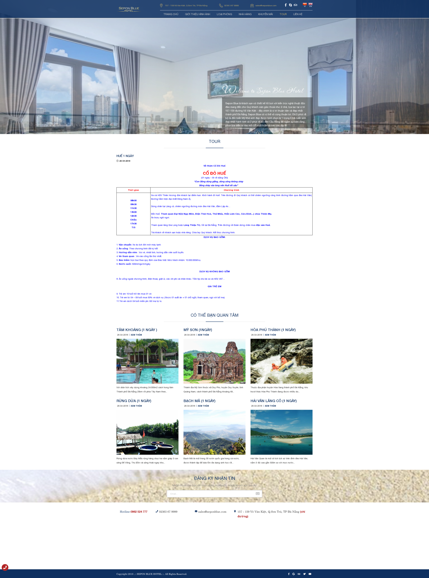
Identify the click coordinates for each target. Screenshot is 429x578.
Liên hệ (297, 14)
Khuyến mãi (265, 14)
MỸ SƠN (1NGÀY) (197, 330)
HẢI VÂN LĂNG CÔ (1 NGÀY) (274, 401)
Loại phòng (224, 14)
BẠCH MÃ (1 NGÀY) (199, 401)
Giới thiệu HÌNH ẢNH (197, 14)
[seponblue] (7, 567)
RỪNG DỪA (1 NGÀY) (133, 401)
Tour (283, 14)
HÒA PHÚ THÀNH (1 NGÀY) (273, 330)
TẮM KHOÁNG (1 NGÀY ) (136, 330)
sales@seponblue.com (266, 5)
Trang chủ (170, 14)
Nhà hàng (245, 14)
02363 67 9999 (168, 511)
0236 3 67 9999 (231, 5)
